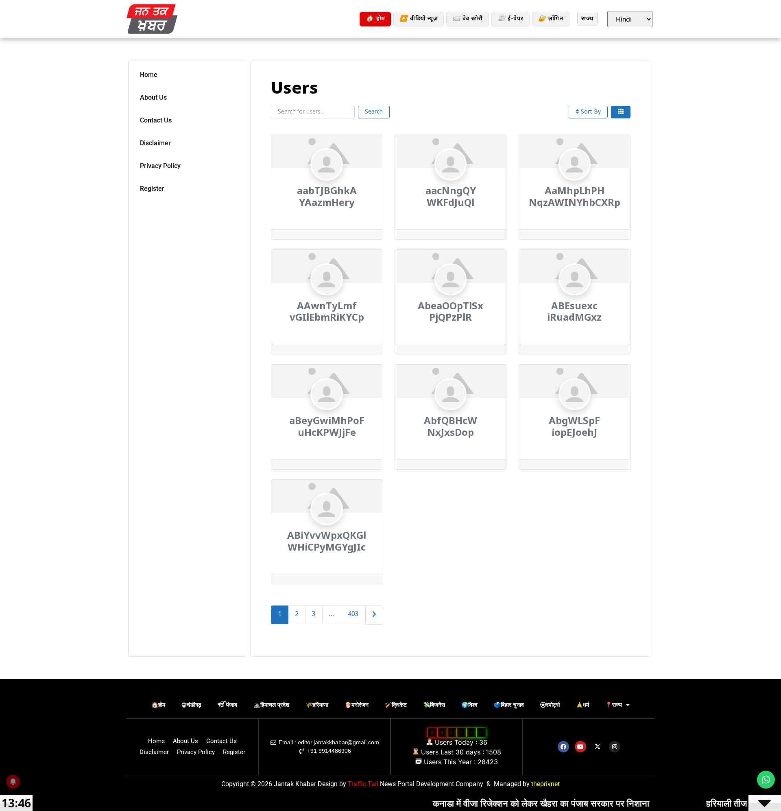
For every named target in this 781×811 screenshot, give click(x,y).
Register (152, 188)
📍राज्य (613, 705)
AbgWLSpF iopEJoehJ (574, 427)
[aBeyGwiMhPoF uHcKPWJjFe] (326, 411)
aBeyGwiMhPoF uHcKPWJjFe (326, 427)
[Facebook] (563, 746)
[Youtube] (580, 746)
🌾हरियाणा (316, 705)
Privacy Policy (160, 166)
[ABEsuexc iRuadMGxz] (574, 296)
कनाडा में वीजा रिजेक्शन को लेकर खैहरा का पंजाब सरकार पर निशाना (510, 803)
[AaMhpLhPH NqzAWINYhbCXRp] (574, 181)
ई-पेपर (510, 19)
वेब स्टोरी (467, 19)
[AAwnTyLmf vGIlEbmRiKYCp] (326, 296)
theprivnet (545, 784)
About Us (153, 97)
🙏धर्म (582, 705)
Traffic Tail (363, 784)
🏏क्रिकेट (396, 705)
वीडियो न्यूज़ (418, 19)
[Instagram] (614, 746)
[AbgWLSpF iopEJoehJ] (574, 411)
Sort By (590, 112)
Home (148, 75)
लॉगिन (550, 19)
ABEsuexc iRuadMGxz (574, 312)
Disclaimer (155, 143)
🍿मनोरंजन (357, 705)
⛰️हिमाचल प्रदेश (271, 705)
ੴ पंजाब (227, 705)
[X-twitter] (597, 746)
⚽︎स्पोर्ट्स (550, 705)
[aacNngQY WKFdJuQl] (450, 181)
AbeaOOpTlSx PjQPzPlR (450, 312)
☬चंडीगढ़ (191, 705)
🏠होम (158, 705)
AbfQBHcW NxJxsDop (450, 427)
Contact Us (156, 120)
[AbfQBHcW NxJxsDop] (450, 411)
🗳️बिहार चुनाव (509, 705)
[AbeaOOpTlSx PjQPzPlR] (450, 296)
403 (353, 614)
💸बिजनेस (434, 705)
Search (374, 112)
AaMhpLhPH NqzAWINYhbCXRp (574, 197)
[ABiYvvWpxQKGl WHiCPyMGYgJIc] (326, 525)
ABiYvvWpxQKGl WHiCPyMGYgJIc (326, 542)
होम (375, 19)
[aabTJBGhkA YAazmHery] (326, 181)
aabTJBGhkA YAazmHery (327, 197)
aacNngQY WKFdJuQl (450, 197)
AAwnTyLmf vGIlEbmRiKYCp (327, 312)
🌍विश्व (469, 705)
